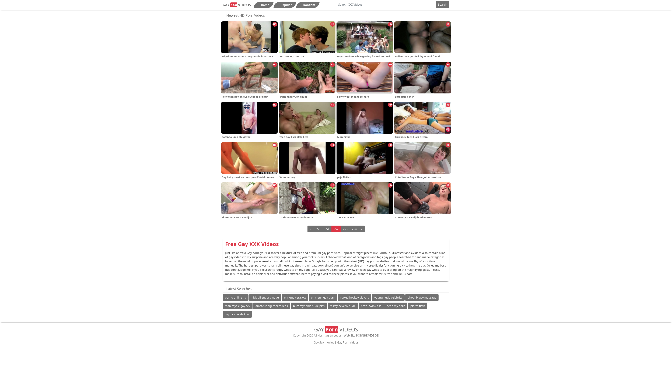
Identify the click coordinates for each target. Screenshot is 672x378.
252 (336, 229)
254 (354, 229)
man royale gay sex (237, 306)
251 (327, 229)
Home (264, 5)
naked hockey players (354, 297)
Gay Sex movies (324, 342)
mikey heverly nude (343, 306)
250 (318, 229)
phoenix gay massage (422, 297)
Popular (286, 5)
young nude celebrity (388, 297)
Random (309, 5)
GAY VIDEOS (237, 4)
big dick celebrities (237, 314)
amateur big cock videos (271, 306)
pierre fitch (417, 306)
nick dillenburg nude (265, 297)
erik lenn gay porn (323, 297)
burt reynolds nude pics (309, 306)
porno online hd (235, 297)
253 (345, 229)
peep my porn (396, 306)
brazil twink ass (371, 306)
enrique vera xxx (295, 297)
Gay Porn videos (348, 342)
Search (442, 4)
